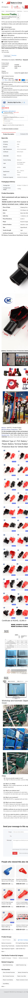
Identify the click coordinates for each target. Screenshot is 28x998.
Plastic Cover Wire (21, 976)
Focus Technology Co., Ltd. (19, 991)
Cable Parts (19, 11)
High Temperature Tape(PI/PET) (9, 948)
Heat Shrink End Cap (8, 965)
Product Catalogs (23, 940)
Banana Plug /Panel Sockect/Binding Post (12, 946)
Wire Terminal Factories (8, 976)
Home (3, 11)
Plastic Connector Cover (22, 980)
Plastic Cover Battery (8, 980)
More (3, 986)
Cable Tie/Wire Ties (20, 948)
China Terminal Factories (9, 972)
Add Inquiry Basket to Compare (10, 128)
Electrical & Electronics (10, 11)
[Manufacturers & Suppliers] (14, 2)
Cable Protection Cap (21, 965)
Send (15, 853)
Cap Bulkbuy (6, 983)
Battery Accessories (6, 943)
